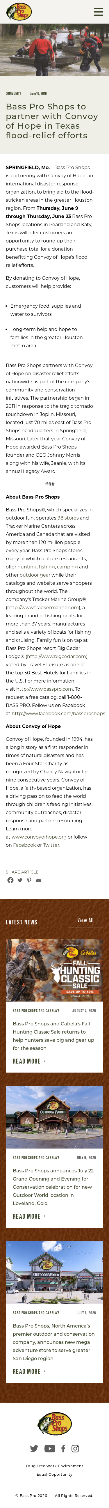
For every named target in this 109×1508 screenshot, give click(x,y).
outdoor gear (35, 575)
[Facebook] (10, 880)
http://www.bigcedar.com (56, 656)
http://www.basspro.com (44, 689)
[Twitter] (20, 880)
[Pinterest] (29, 880)
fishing (47, 567)
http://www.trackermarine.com (43, 607)
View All (86, 920)
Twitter (50, 845)
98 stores (68, 518)
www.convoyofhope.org (38, 837)
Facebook (24, 845)
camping (67, 567)
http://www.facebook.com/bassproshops (58, 713)
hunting (27, 567)
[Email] (38, 880)
